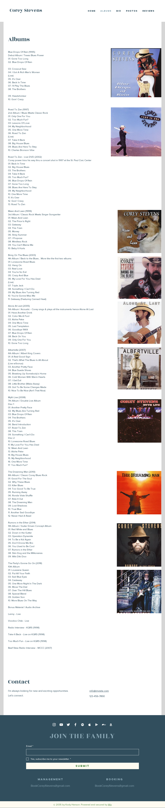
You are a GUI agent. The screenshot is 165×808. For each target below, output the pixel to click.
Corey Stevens (26, 10)
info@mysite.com (99, 690)
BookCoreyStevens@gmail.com (50, 785)
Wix (110, 804)
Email (29, 746)
